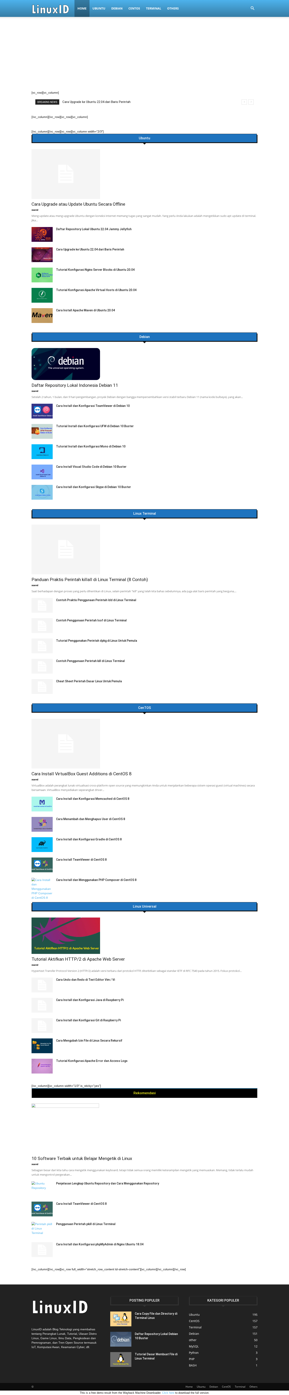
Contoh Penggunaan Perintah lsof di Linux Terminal (91, 620)
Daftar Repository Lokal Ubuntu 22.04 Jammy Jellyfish (94, 229)
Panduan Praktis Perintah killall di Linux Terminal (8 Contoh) (103, 102)
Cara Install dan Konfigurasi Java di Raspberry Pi (90, 1000)
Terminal (153, 8)
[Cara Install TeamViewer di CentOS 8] (42, 865)
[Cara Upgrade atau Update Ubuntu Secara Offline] (144, 174)
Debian (116, 8)
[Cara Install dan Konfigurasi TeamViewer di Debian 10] (42, 411)
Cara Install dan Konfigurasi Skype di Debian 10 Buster (93, 487)
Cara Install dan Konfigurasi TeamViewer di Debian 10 (93, 406)
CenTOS (144, 708)
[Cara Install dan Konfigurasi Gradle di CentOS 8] (42, 844)
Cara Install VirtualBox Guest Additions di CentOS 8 (82, 773)
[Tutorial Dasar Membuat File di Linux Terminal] (120, 1359)
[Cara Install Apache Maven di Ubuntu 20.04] (42, 315)
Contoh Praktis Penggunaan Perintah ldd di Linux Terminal (96, 600)
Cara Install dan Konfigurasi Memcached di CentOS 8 (92, 798)
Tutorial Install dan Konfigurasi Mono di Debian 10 (90, 446)
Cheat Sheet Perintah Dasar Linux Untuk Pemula (89, 681)
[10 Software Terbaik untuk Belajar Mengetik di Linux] (144, 1128)
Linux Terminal (144, 513)
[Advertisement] (144, 58)
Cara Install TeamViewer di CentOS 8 (81, 859)
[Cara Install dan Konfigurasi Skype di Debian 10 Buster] (42, 492)
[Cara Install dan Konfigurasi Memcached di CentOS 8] (42, 804)
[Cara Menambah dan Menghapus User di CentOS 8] (42, 824)
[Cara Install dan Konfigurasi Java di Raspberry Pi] (42, 1005)
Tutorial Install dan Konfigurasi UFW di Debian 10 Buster (95, 426)
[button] (252, 9)
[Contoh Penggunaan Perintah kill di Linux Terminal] (42, 666)
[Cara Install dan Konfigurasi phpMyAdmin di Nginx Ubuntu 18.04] (42, 1249)
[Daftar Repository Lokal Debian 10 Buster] (120, 1339)
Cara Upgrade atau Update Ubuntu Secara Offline (78, 204)
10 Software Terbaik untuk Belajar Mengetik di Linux (82, 1158)
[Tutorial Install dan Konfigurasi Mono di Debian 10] (42, 451)
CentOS (134, 8)
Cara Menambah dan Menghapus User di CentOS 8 (90, 819)
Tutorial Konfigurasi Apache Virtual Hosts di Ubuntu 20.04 (96, 290)
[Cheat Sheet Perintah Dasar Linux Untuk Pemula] (42, 686)
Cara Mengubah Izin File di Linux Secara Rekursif (89, 1040)
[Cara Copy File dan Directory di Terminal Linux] (120, 1319)
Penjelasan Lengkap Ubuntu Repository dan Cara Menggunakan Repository (107, 1183)
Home (82, 8)
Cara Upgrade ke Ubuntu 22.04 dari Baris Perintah (90, 249)
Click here (168, 1392)
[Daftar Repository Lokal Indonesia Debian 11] (144, 364)
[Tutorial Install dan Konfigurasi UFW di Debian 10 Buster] (42, 431)
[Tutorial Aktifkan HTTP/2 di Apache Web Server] (144, 936)
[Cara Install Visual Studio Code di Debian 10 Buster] (42, 472)
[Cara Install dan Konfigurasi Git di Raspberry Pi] (42, 1025)
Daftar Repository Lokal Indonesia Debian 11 (75, 385)
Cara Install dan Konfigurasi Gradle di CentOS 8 (89, 839)
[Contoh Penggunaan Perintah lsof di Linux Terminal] (42, 625)
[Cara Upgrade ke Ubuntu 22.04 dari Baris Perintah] (42, 254)
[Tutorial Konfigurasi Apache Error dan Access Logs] (42, 1066)
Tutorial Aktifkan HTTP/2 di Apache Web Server (78, 959)
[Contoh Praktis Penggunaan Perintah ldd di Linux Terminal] (42, 605)
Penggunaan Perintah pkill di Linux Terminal (86, 1224)
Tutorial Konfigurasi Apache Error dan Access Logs (92, 1061)
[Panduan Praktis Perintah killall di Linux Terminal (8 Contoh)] (144, 549)
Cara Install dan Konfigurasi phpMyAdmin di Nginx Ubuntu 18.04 (99, 1244)
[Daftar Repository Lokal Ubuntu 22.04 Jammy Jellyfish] (42, 234)
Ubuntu (98, 8)
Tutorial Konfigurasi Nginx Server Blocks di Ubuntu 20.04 (95, 269)
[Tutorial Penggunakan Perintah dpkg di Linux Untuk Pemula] (42, 646)
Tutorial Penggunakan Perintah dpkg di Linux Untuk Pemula (96, 640)
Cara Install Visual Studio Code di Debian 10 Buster (91, 466)
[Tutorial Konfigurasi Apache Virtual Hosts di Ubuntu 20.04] (42, 295)
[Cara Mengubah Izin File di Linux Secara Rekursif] (42, 1045)
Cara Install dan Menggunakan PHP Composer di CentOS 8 (96, 880)
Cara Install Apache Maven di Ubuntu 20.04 (85, 310)
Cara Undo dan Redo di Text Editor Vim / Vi (85, 979)
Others (173, 8)
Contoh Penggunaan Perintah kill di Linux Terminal (90, 661)
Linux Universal (144, 906)
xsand (35, 209)
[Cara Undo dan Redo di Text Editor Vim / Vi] (42, 985)
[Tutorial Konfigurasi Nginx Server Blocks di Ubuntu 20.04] (42, 275)
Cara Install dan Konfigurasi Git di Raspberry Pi (88, 1020)
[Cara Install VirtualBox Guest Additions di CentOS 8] (144, 744)
